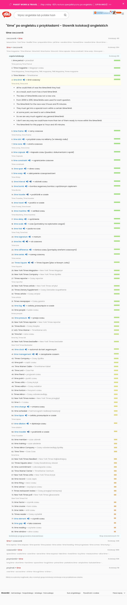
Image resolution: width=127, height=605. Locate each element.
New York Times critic (23, 475)
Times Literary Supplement (26, 290)
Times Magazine (31, 71)
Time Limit (24, 83)
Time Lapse (16, 419)
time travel (19, 203)
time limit (18, 80)
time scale (18, 224)
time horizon (20, 390)
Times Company (22, 358)
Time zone (16, 148)
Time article (16, 297)
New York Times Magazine (26, 270)
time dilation (20, 423)
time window (20, 531)
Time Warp (16, 177)
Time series (16, 258)
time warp (18, 173)
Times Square (21, 262)
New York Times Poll (19, 498)
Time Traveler (17, 198)
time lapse (19, 415)
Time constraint (18, 164)
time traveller (20, 432)
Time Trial (15, 232)
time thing (19, 483)
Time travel (26, 206)
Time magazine (20, 68)
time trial (18, 228)
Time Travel (16, 206)
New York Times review (24, 398)
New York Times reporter (25, 322)
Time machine (29, 215)
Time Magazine (18, 71)
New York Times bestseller (26, 341)
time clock (19, 349)
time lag (18, 305)
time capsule (19, 152)
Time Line (15, 245)
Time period (16, 64)
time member (20, 439)
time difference (21, 250)
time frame (18, 131)
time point (19, 378)
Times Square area (23, 463)
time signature (21, 237)
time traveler (19, 194)
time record (19, 479)
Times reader (20, 514)
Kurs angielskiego (73, 593)
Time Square (17, 266)
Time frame (16, 135)
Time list (18, 334)
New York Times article (24, 286)
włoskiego (38, 593)
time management (22, 354)
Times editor (20, 386)
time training (20, 443)
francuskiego (48, 593)
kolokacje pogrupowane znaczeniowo (26, 536)
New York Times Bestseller (22, 345)
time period (18, 60)
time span (18, 168)
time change (20, 406)
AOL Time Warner (22, 330)
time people (19, 310)
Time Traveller (17, 435)
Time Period (27, 64)
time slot (17, 139)
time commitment (22, 467)
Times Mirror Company (24, 447)
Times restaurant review (24, 491)
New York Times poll (23, 495)
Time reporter (17, 282)
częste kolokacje (16, 56)
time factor (19, 502)
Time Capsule (17, 156)
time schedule (20, 411)
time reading (20, 527)
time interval (19, 181)
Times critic (20, 382)
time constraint (20, 160)
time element (20, 518)
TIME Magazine (58, 71)
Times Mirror (19, 394)
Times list (22, 337)
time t (17, 402)
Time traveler (28, 198)
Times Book (19, 326)
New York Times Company (26, 274)
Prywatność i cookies (91, 593)
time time (15, 455)
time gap (18, 523)
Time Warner (19, 75)
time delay (18, 219)
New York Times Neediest (25, 459)
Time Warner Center (23, 471)
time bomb (19, 186)
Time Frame (26, 135)
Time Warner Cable (23, 366)
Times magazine (71, 71)
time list (15, 337)
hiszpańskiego (27, 593)
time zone (17, 144)
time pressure (21, 318)
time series (19, 254)
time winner (19, 487)
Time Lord (19, 370)
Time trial (23, 232)
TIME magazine (45, 71)
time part (19, 362)
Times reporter (21, 278)
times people (17, 313)
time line (17, 241)
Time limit (15, 83)
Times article (20, 294)
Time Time (19, 451)
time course (19, 506)
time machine (20, 211)
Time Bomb (16, 190)
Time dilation (17, 427)
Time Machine (17, 215)
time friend (19, 374)
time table (19, 510)
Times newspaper (22, 301)
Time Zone (25, 148)
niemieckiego (16, 593)
